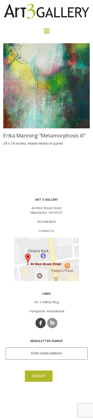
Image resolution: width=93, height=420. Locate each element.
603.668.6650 (46, 222)
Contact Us (46, 231)
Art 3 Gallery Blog (46, 302)
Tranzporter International (46, 311)
